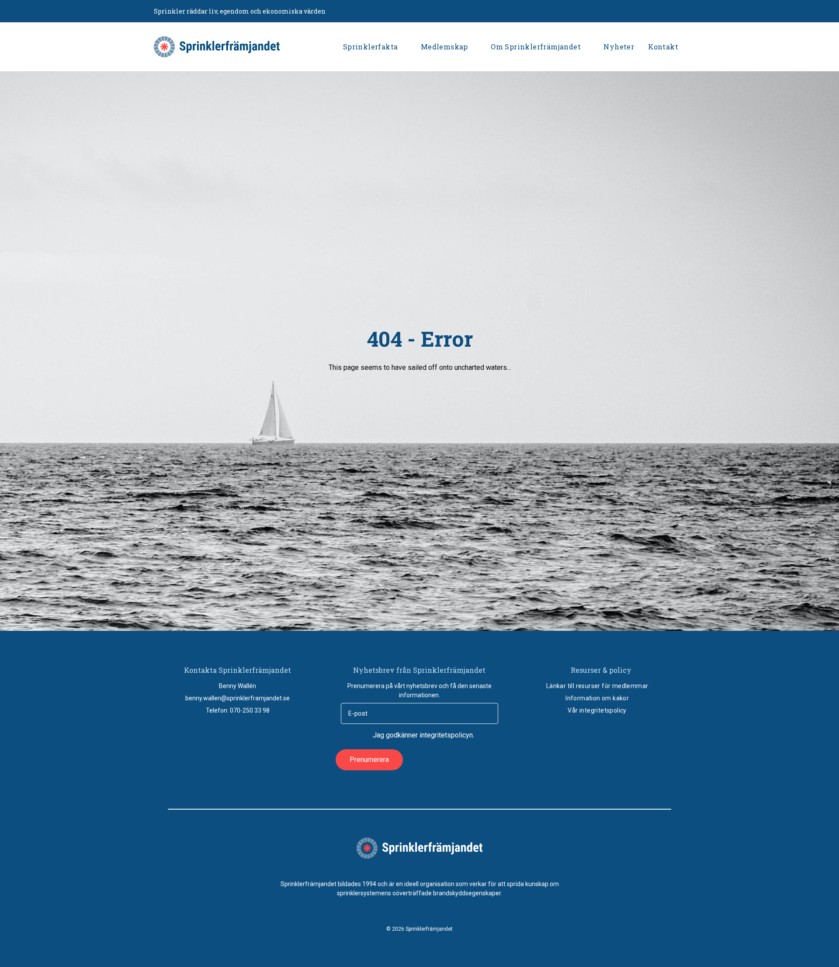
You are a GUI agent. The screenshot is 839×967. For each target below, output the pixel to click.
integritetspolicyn (446, 735)
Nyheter (618, 46)
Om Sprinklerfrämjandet (536, 46)
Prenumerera (369, 759)
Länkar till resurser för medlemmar (597, 685)
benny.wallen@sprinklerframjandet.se (237, 698)
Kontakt (663, 46)
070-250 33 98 (250, 710)
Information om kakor (597, 698)
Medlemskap (444, 46)
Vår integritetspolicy (597, 710)
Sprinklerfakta (370, 46)
